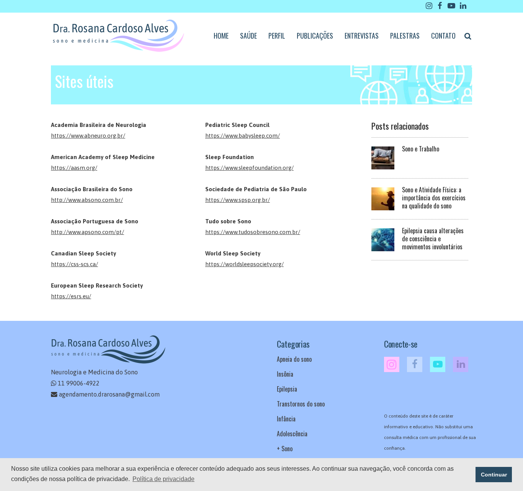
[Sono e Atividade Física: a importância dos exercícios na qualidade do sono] (382, 198)
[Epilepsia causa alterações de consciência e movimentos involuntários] (382, 239)
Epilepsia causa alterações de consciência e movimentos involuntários (433, 238)
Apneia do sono (294, 359)
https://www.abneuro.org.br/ (88, 135)
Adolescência (292, 433)
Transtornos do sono (301, 404)
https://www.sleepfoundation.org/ (249, 167)
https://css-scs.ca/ (74, 264)
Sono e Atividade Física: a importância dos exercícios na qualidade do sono (434, 197)
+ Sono (285, 448)
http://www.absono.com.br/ (87, 200)
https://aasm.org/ (74, 167)
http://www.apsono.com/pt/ (87, 232)
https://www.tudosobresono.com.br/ (252, 232)
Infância (286, 419)
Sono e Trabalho (420, 148)
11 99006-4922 (79, 383)
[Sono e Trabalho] (382, 157)
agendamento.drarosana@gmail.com (109, 394)
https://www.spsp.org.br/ (237, 200)
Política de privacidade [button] (163, 479)
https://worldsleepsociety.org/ (244, 264)
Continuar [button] (494, 474)
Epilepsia (287, 389)
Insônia (285, 374)
